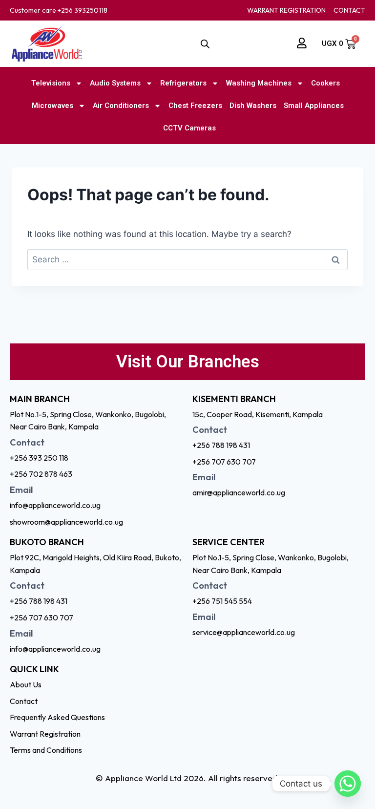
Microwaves (52, 105)
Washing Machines (259, 83)
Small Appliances (314, 105)
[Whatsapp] (347, 783)
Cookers (325, 83)
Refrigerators (183, 83)
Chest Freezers (195, 105)
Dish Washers (252, 105)
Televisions (50, 83)
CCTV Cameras (189, 128)
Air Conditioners (121, 105)
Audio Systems (115, 83)
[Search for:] (187, 259)
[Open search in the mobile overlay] (205, 44)
